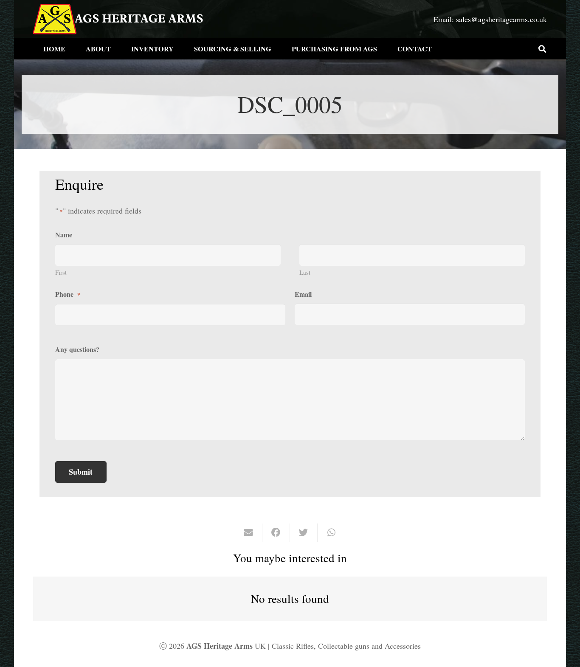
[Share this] (276, 532)
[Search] (542, 48)
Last (304, 272)
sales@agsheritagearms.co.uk (501, 19)
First (61, 272)
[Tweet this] (304, 532)
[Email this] (248, 532)
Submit (81, 471)
